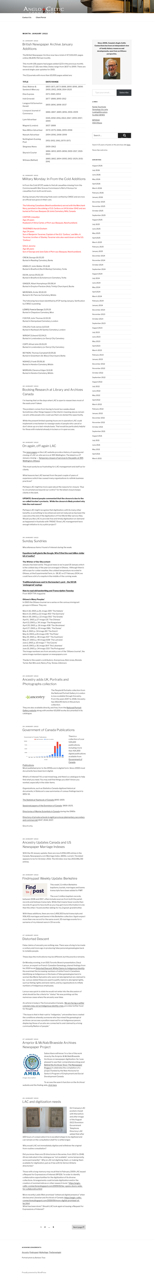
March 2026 (97, 188)
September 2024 (99, 269)
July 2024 (96, 278)
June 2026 (96, 175)
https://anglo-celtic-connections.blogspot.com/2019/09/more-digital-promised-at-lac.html (52, 1200)
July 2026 (96, 170)
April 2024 (96, 292)
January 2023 (97, 359)
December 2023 (98, 310)
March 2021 (97, 458)
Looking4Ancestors (99, 112)
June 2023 (96, 337)
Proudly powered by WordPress (34, 1272)
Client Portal (41, 17)
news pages (31, 452)
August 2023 (97, 328)
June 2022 (96, 391)
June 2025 (96, 229)
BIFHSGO (96, 120)
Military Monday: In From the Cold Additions (54, 179)
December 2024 (98, 256)
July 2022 (96, 386)
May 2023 (96, 341)
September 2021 (98, 431)
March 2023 (97, 350)
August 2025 (97, 220)
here (128, 145)
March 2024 (97, 296)
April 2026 (96, 184)
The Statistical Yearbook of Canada (38, 800)
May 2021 (96, 449)
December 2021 (98, 418)
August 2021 (97, 436)
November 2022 (98, 368)
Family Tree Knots (99, 107)
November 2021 (98, 422)
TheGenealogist (55, 1252)
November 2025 (98, 206)
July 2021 (95, 440)
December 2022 (98, 364)
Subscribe (123, 92)
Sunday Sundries (34, 541)
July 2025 (96, 224)
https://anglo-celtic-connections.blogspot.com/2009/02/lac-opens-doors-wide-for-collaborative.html (53, 1186)
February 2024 (98, 301)
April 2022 (96, 400)
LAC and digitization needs (41, 1102)
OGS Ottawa (97, 123)
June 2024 (96, 283)
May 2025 (96, 233)
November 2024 (98, 260)
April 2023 (96, 346)
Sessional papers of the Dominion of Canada (42, 806)
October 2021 (97, 427)
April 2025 (96, 238)
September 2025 (99, 215)
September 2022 (98, 377)
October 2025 (97, 211)
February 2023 (98, 355)
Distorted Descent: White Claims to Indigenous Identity (60, 968)
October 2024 (97, 265)
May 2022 (96, 395)
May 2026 (96, 179)
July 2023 (96, 332)
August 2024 (97, 274)
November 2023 (98, 314)
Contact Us (26, 17)
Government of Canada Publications (48, 730)
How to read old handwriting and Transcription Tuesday (48, 591)
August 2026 (97, 166)
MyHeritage (43, 1252)
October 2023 (97, 319)
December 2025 (98, 202)
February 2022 (97, 409)
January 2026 (97, 197)
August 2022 (97, 382)
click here (52, 1085)
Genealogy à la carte (100, 109)
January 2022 (97, 413)
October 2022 (97, 373)
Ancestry (25, 1252)
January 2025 (97, 251)
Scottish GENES (98, 115)
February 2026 (98, 193)
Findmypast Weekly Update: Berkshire (49, 878)
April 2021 (96, 454)
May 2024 (96, 287)
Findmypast (33, 1252)
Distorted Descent (35, 939)
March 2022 (97, 404)
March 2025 (97, 242)
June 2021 (96, 445)
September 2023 (99, 323)
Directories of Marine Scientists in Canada (41, 811)
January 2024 (97, 305)
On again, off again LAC (39, 446)
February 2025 (98, 247)
